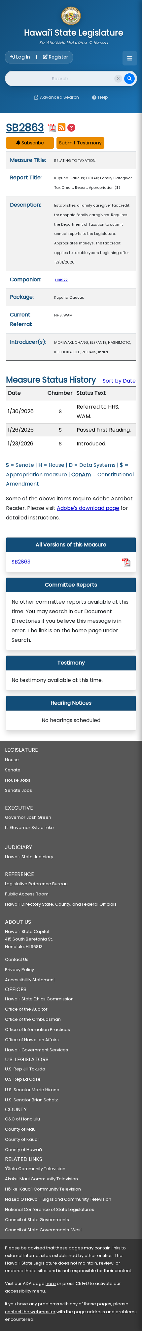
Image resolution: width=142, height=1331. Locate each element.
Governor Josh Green (28, 817)
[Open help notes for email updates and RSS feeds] (71, 127)
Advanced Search (59, 97)
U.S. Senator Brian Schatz (31, 1100)
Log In (23, 57)
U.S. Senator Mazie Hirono (32, 1089)
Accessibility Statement (30, 980)
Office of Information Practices (37, 1029)
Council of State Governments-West (43, 1230)
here (51, 1283)
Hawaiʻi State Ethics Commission (39, 999)
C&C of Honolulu (22, 1119)
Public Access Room (27, 894)
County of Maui (21, 1129)
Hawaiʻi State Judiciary (29, 857)
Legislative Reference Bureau (36, 884)
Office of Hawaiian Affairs (32, 1039)
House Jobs (17, 780)
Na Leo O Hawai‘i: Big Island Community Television (58, 1199)
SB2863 (25, 127)
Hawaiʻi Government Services (36, 1050)
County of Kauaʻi (22, 1139)
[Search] (129, 78)
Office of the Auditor (26, 1009)
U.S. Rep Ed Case (23, 1079)
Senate (12, 770)
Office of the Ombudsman (33, 1019)
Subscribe (32, 142)
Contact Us (16, 959)
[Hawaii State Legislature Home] (71, 16)
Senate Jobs (18, 790)
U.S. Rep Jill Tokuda (25, 1069)
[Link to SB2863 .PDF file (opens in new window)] (126, 562)
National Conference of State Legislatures (49, 1209)
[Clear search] (118, 79)
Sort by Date (119, 381)
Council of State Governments (37, 1219)
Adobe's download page (88, 508)
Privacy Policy (19, 969)
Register (58, 57)
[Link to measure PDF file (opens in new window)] (52, 127)
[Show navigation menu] (130, 58)
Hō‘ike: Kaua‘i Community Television (43, 1189)
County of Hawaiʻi (23, 1149)
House (12, 760)
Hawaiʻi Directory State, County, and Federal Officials (61, 904)
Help (103, 97)
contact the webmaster (30, 1312)
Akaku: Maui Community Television (41, 1179)
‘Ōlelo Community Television (35, 1168)
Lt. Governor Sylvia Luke (29, 827)
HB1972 (61, 280)
